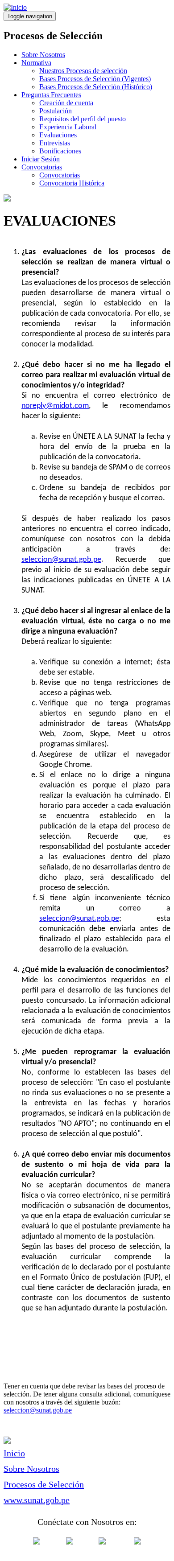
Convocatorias (41, 167)
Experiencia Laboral (67, 127)
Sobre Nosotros (43, 54)
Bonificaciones (60, 151)
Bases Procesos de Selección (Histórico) (95, 87)
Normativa (36, 62)
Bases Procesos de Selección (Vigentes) (95, 78)
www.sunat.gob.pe (37, 1500)
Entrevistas (54, 143)
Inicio (14, 1453)
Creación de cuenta (66, 103)
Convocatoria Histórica (71, 183)
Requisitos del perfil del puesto (82, 119)
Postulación (55, 111)
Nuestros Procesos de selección (83, 70)
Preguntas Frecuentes (51, 95)
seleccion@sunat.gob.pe (61, 560)
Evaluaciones (58, 135)
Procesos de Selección (44, 1484)
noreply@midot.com (55, 406)
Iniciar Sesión (40, 159)
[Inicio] (15, 7)
